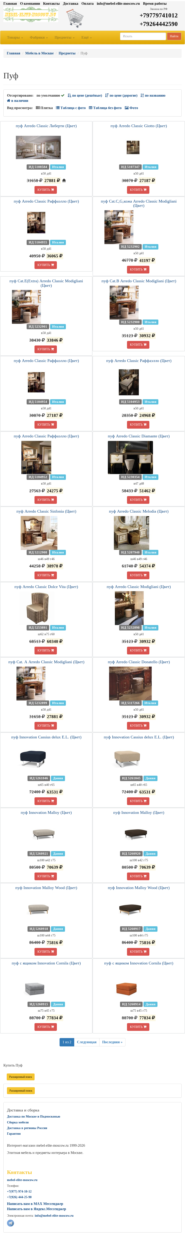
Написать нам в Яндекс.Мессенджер (36, 1209)
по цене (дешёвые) (86, 95)
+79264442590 (159, 24)
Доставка (70, 3)
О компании (30, 3)
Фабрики (38, 37)
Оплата (87, 3)
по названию (154, 95)
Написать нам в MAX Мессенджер (35, 1204)
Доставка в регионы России (27, 1128)
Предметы (63, 37)
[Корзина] (92, 18)
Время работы (155, 3)
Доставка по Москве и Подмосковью (33, 1116)
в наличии (19, 101)
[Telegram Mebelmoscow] (10, 1223)
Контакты (51, 3)
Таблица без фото (107, 108)
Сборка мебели (18, 1122)
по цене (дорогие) (123, 95)
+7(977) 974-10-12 (19, 1191)
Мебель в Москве (39, 53)
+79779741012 (159, 15)
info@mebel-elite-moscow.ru (118, 3)
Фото (133, 108)
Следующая (87, 1042)
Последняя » (112, 1042)
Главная (10, 3)
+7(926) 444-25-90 (19, 1197)
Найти (174, 36)
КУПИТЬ (44, 189)
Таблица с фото (73, 108)
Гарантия (14, 1133)
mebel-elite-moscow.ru (22, 1180)
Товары (14, 37)
